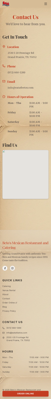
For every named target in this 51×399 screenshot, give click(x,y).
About (5, 294)
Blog (4, 307)
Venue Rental (8, 290)
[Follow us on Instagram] (12, 268)
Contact (6, 298)
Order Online (8, 302)
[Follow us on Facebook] (4, 268)
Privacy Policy (9, 311)
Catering (6, 286)
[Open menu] (46, 4)
